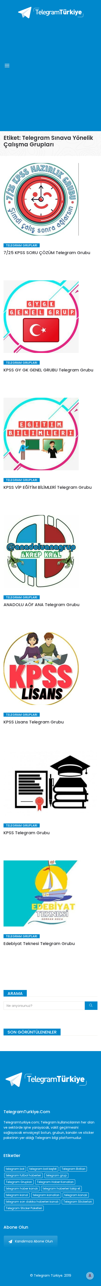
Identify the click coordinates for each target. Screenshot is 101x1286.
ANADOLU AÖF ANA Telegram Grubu (41, 605)
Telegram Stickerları (77, 1202)
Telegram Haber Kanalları (55, 1182)
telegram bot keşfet (43, 1169)
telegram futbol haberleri (23, 1175)
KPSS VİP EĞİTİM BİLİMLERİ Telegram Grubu (48, 487)
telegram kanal (17, 1195)
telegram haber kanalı (22, 1188)
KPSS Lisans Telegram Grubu (34, 722)
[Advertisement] (50, 73)
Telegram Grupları (21, 245)
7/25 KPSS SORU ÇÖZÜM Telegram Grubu (47, 253)
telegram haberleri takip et (61, 1188)
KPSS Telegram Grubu (27, 833)
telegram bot (15, 1169)
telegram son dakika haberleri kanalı (32, 1202)
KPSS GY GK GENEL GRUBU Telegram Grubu (48, 370)
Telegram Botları (73, 1169)
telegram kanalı (75, 1195)
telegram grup (56, 1175)
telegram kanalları (46, 1195)
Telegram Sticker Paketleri (24, 1208)
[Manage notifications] (90, 1275)
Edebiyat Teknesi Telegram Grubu (39, 943)
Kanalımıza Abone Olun (34, 1241)
